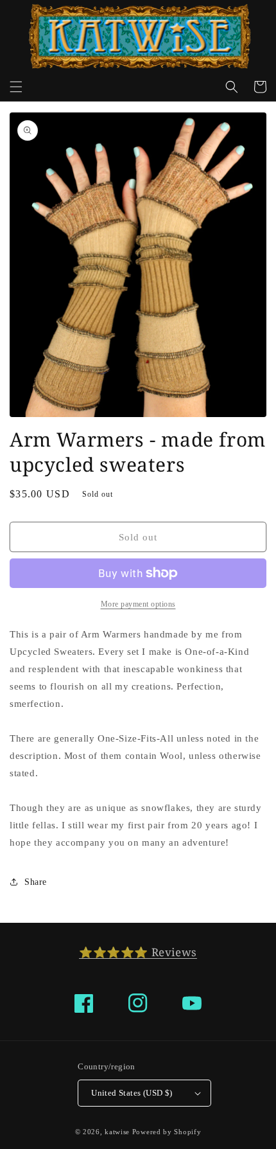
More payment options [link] (138, 604)
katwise (117, 1132)
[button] (16, 87)
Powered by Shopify (167, 1132)
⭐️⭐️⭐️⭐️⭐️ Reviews (138, 952)
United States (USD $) (131, 1093)
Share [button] (35, 882)
